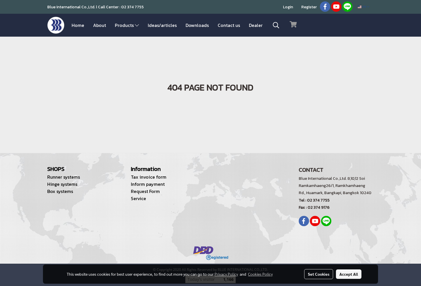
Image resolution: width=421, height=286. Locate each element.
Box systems (60, 191)
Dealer (256, 25)
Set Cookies (318, 274)
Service (138, 198)
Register (309, 7)
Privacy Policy (226, 274)
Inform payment (148, 184)
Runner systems (63, 176)
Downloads (197, 25)
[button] (276, 25)
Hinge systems (62, 184)
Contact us (229, 25)
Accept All (348, 274)
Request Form (145, 191)
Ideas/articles (162, 25)
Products (125, 25)
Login (288, 7)
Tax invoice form (148, 176)
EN (364, 6)
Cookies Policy (260, 274)
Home (78, 25)
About (99, 25)
